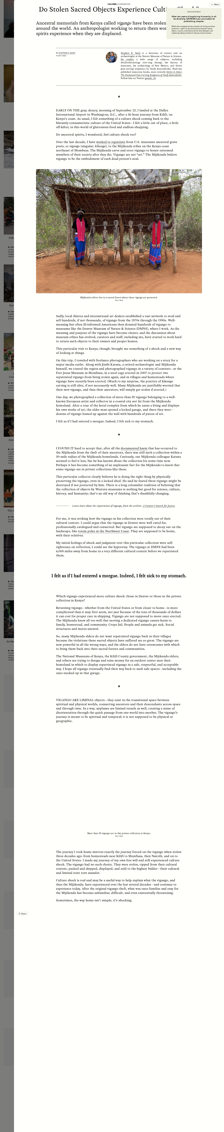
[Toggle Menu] (215, 4)
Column (112, 4)
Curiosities (124, 4)
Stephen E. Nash (67, 53)
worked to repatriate (110, 142)
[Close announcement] (166, 7)
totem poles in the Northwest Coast (103, 531)
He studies (127, 59)
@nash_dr (150, 78)
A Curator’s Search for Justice (159, 506)
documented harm (134, 448)
